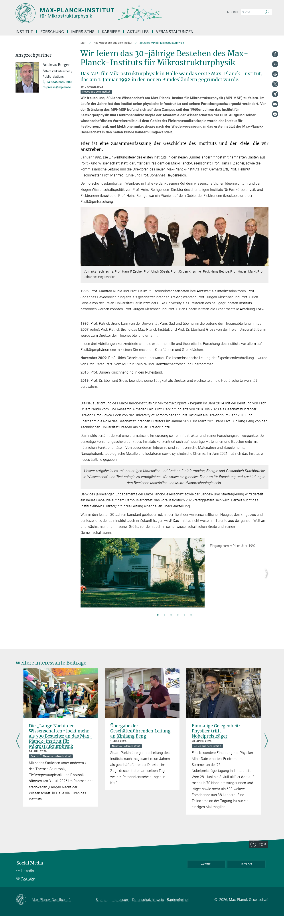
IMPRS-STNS (83, 31)
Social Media (30, 863)
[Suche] (267, 12)
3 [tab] (171, 615)
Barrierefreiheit (178, 900)
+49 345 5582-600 (59, 82)
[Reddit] (275, 74)
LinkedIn (27, 871)
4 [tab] (178, 615)
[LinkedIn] (275, 64)
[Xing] (275, 94)
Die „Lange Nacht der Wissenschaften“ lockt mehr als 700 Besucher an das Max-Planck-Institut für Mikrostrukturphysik (60, 736)
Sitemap (102, 900)
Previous (84, 578)
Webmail (206, 864)
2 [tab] (164, 615)
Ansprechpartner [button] (33, 55)
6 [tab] (191, 615)
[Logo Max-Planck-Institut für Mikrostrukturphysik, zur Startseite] (99, 13)
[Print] (275, 114)
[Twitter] (275, 84)
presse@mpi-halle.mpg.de (64, 87)
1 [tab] (158, 615)
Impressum (120, 900)
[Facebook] (275, 54)
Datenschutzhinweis (148, 900)
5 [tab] (184, 615)
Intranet (246, 864)
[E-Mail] (275, 104)
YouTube (28, 878)
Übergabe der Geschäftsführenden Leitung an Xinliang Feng (140, 731)
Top (262, 844)
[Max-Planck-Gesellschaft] (24, 899)
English (231, 12)
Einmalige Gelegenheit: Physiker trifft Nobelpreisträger (216, 731)
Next (265, 578)
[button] (264, 262)
